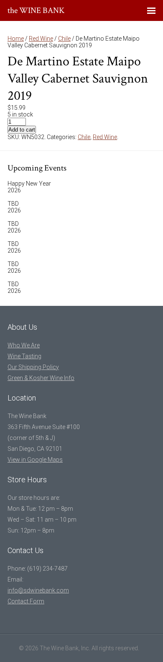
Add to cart (21, 130)
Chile (64, 38)
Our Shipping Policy (33, 367)
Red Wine (41, 38)
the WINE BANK (36, 10)
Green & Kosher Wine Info (41, 378)
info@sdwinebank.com (38, 590)
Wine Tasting (24, 356)
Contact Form (26, 601)
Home (16, 38)
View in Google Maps (35, 459)
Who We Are (24, 345)
